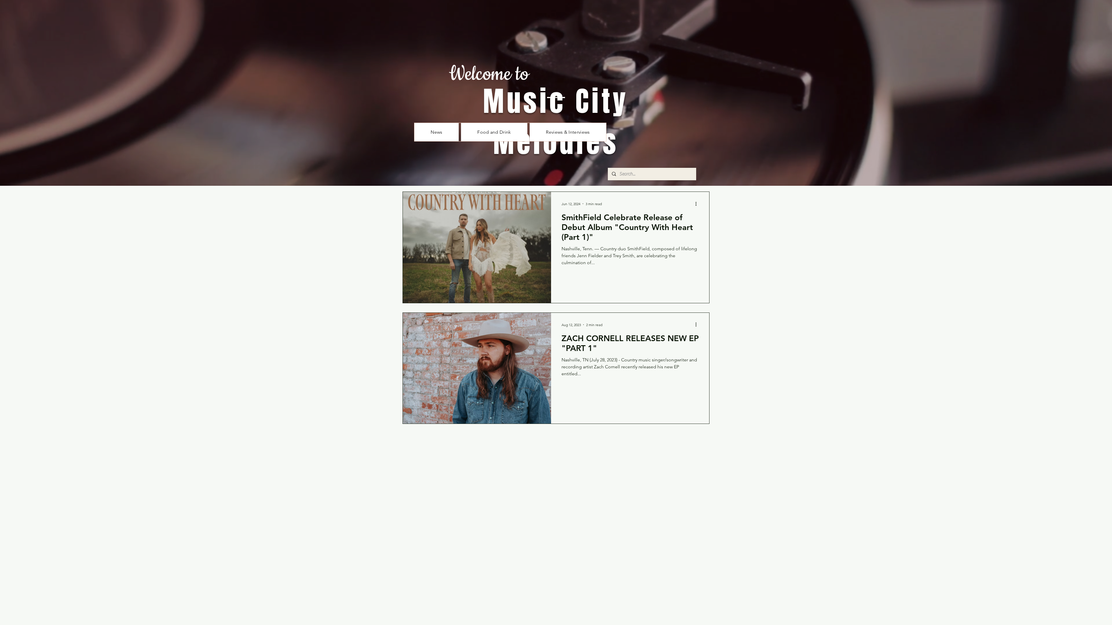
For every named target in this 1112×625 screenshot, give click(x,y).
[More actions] (697, 203)
